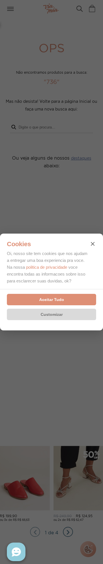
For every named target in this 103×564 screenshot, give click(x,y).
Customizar (52, 314)
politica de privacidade (46, 267)
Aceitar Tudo (51, 299)
